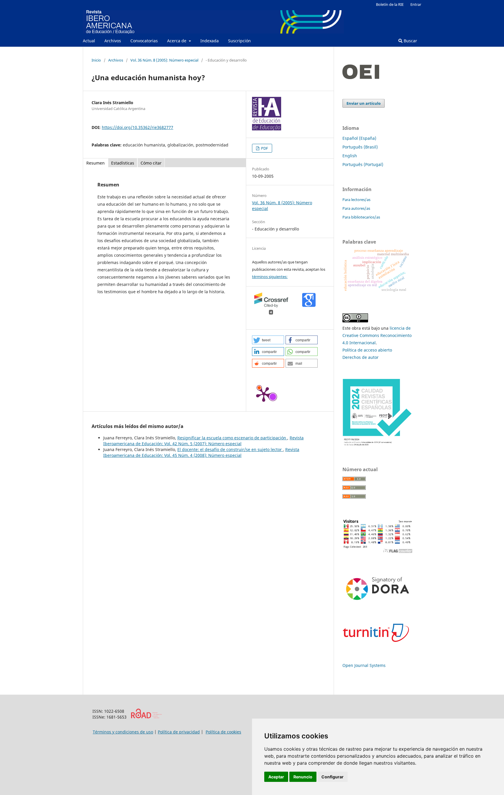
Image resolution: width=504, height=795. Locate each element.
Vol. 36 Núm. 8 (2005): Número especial (164, 60)
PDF (264, 148)
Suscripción (239, 40)
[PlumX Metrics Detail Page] (263, 393)
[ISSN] (146, 717)
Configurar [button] (332, 776)
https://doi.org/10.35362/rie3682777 (137, 127)
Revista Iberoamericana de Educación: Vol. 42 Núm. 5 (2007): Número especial (203, 440)
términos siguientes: (270, 276)
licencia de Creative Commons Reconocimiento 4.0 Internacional (377, 335)
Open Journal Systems (364, 665)
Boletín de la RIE (390, 4)
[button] (268, 340)
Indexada (209, 40)
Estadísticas (122, 163)
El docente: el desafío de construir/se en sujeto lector (230, 449)
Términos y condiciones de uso (123, 732)
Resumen (95, 163)
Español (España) (359, 138)
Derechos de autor (360, 357)
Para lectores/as (356, 199)
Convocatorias (144, 40)
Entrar (415, 4)
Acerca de (177, 40)
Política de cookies (223, 732)
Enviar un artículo (363, 103)
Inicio (96, 60)
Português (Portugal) (362, 164)
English (349, 155)
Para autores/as (356, 208)
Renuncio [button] (302, 776)
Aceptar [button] (276, 776)
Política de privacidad (179, 732)
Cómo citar (151, 163)
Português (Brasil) (360, 147)
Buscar (409, 40)
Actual (89, 40)
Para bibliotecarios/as (361, 217)
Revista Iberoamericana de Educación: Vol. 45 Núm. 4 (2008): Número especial (201, 452)
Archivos (112, 40)
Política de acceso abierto (367, 350)
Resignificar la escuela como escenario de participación (232, 438)
